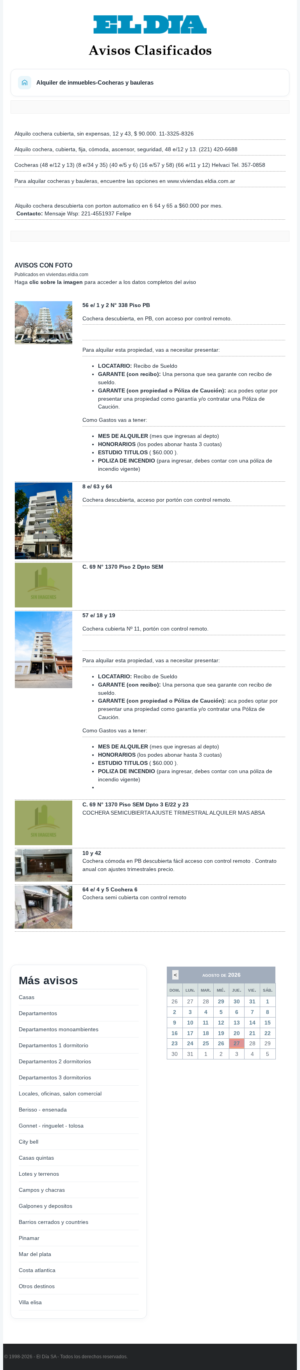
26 (221, 1043)
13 (237, 1022)
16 (174, 1033)
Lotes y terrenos (39, 1174)
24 (190, 1043)
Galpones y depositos (45, 1206)
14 (252, 1022)
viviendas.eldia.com (67, 274)
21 (252, 1033)
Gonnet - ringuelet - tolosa (51, 1125)
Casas (26, 997)
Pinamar (29, 1238)
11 (206, 1022)
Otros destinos (37, 1286)
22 (267, 1033)
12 (221, 1022)
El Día (42, 1356)
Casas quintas (36, 1158)
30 (237, 1001)
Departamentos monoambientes (58, 1029)
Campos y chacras (42, 1190)
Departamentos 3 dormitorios (55, 1077)
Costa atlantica (37, 1270)
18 (206, 1033)
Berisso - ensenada (43, 1109)
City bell (28, 1142)
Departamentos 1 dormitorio (53, 1045)
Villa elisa (30, 1302)
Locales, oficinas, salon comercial (60, 1093)
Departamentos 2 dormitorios (55, 1061)
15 (267, 1022)
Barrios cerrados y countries (53, 1222)
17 (190, 1033)
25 (206, 1043)
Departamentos (38, 1013)
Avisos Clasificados (150, 50)
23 (174, 1043)
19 (221, 1033)
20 (237, 1033)
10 (190, 1022)
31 (252, 1001)
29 (221, 1001)
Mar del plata (35, 1254)
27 (237, 1043)
